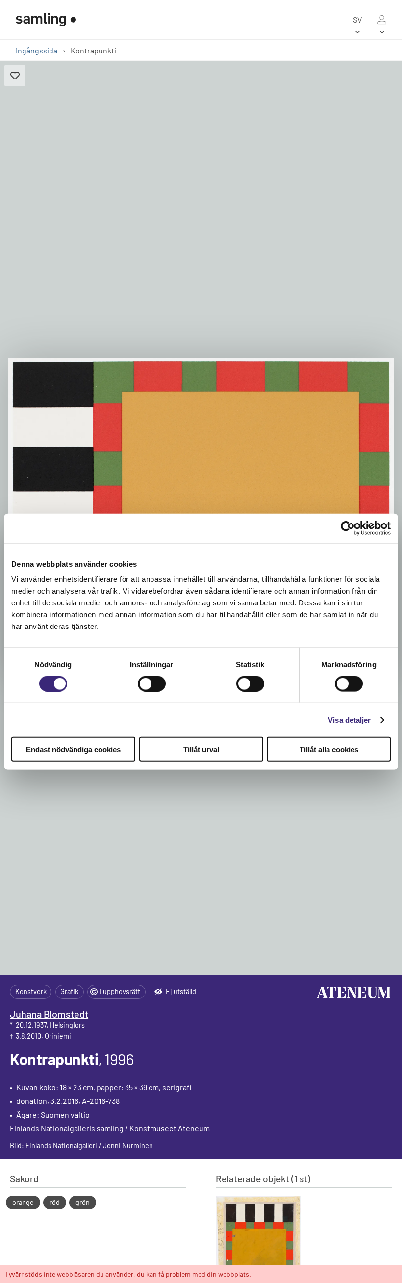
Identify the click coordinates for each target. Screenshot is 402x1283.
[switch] (152, 683)
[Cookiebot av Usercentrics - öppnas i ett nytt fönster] (348, 528)
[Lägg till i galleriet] (14, 75)
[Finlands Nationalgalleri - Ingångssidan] (46, 19)
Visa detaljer (349, 719)
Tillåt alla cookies (329, 749)
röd (55, 1202)
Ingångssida (36, 50)
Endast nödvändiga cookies (73, 749)
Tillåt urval (201, 749)
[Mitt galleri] (382, 19)
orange (23, 1202)
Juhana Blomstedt (49, 1014)
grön (82, 1202)
